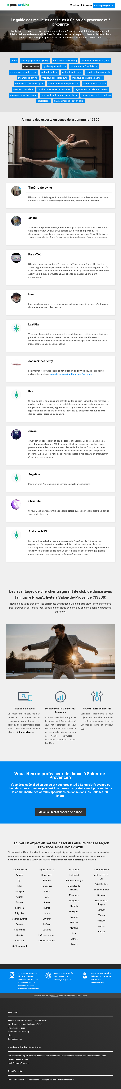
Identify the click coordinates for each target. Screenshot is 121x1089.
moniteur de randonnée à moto (87, 78)
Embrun (47, 880)
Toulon (101, 915)
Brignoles (19, 913)
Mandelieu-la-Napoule (74, 888)
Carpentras (19, 930)
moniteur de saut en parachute (63, 83)
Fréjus (47, 891)
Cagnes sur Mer (19, 919)
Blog (10, 1035)
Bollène (19, 902)
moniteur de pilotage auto (54, 78)
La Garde (47, 930)
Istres (47, 913)
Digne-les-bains (47, 869)
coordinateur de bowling (65, 60)
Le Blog (75, 5)
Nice (74, 933)
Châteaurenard (19, 946)
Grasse (47, 902)
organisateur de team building (96, 95)
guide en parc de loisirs (55, 66)
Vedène (101, 926)
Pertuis (74, 944)
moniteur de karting (27, 78)
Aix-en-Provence (19, 869)
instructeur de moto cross (23, 72)
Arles (19, 886)
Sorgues (102, 910)
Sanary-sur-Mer (101, 890)
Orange (74, 939)
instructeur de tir (49, 72)
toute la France (26, 732)
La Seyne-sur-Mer (47, 935)
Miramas (74, 922)
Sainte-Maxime (101, 869)
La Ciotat (47, 919)
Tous (14, 60)
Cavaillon (19, 940)
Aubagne (19, 891)
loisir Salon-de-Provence (18, 1063)
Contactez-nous (15, 1039)
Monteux (74, 928)
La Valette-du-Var (47, 940)
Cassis (19, 935)
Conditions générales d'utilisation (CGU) (25, 1024)
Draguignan (46, 875)
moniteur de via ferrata (94, 83)
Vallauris (101, 921)
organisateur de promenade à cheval (59, 95)
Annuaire (11, 1020)
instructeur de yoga (71, 72)
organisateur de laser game (23, 95)
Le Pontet (74, 875)
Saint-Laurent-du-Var (101, 877)
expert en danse (31, 66)
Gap (47, 897)
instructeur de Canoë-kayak (84, 66)
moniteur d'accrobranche (98, 72)
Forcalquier (47, 886)
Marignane (74, 900)
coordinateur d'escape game (95, 60)
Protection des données (18, 1028)
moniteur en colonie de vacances (54, 89)
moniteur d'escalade (23, 89)
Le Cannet (74, 869)
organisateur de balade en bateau (91, 89)
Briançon (19, 908)
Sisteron (101, 895)
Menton (74, 917)
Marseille (74, 906)
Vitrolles (101, 931)
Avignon (19, 897)
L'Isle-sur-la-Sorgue (74, 880)
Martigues (74, 911)
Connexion (87, 5)
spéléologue (44, 101)
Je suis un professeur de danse (60, 812)
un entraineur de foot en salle (68, 101)
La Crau (46, 924)
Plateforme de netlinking (18, 1031)
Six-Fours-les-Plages (101, 902)
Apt (19, 880)
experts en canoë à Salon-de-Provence (71, 374)
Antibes (19, 875)
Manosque (74, 895)
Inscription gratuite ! (104, 6)
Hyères (47, 908)
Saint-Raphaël (101, 884)
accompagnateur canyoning (35, 60)
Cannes (19, 924)
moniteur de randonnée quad (29, 83)
